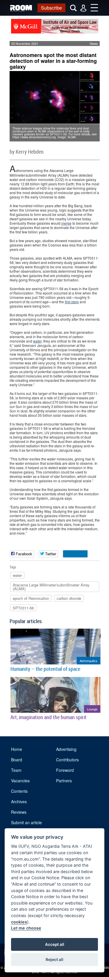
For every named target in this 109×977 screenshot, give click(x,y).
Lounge (92, 709)
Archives (19, 801)
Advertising (66, 749)
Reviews (18, 812)
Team (16, 770)
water (37, 340)
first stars (72, 301)
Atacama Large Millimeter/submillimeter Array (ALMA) (51, 586)
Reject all (54, 959)
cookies (19, 921)
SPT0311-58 (23, 608)
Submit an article (26, 822)
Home (16, 749)
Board (16, 759)
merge (66, 223)
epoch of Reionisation (31, 598)
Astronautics (88, 660)
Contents (19, 791)
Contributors (67, 759)
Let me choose (26, 927)
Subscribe (51, 7)
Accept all (54, 944)
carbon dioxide (69, 598)
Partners (64, 780)
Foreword (65, 770)
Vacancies (20, 780)
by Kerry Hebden (27, 152)
